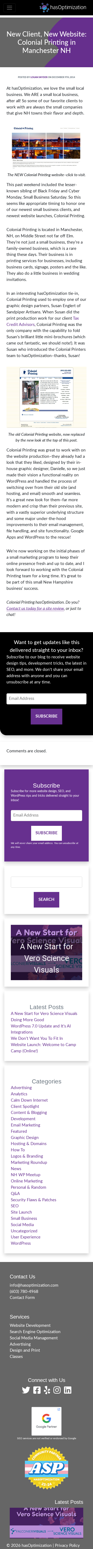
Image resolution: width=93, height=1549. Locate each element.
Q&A (15, 1194)
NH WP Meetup (25, 1175)
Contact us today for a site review (35, 609)
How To (18, 1150)
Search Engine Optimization (35, 1332)
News (16, 1169)
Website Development (30, 1326)
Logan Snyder (39, 77)
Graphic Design (25, 1138)
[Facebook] (38, 1392)
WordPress (21, 1243)
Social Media (22, 1225)
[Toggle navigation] (9, 7)
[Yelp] (48, 1392)
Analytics (19, 1094)
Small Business (24, 1219)
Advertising (21, 1088)
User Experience (25, 1237)
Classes (16, 1357)
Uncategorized (24, 1231)
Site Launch (21, 1212)
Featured (19, 1131)
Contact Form (22, 1298)
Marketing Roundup (29, 1163)
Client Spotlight (25, 1107)
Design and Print (25, 1350)
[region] (46, 952)
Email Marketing (25, 1125)
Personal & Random (28, 1187)
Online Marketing (27, 1181)
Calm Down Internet (29, 1100)
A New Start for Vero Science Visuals (46, 958)
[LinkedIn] (67, 1392)
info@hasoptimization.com (34, 1285)
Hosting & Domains (28, 1144)
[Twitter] (27, 1392)
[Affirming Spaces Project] (46, 1468)
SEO (15, 1206)
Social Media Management (34, 1338)
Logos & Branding (27, 1156)
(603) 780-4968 (24, 1292)
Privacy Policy (67, 1546)
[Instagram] (58, 1392)
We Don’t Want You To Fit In (37, 1039)
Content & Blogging (29, 1113)
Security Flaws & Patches (33, 1200)
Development (23, 1119)
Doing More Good (27, 1020)
